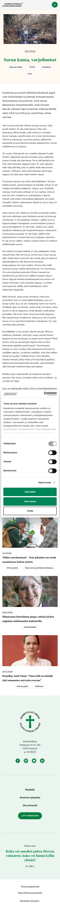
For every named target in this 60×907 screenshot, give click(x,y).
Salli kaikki (30, 492)
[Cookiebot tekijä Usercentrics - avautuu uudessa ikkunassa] (44, 394)
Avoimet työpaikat (30, 797)
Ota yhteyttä (30, 805)
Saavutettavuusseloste (30, 892)
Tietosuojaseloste (30, 886)
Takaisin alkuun (29, 901)
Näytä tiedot (44, 482)
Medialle (30, 789)
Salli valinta (30, 501)
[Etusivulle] (12, 4)
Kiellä (30, 511)
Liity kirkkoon (30, 815)
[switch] (52, 452)
